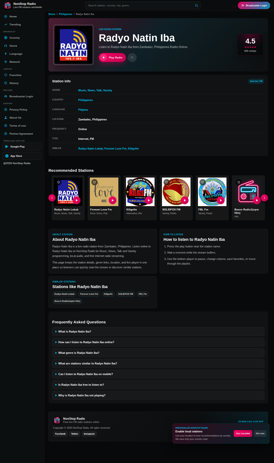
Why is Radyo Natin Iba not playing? (81, 395)
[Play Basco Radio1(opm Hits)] (257, 200)
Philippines (65, 14)
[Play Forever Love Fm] (113, 200)
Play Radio (115, 57)
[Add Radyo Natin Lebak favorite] (58, 182)
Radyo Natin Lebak (90, 148)
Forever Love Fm (115, 148)
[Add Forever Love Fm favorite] (94, 182)
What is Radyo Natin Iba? (74, 331)
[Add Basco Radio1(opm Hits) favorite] (239, 182)
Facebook (60, 434)
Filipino (83, 109)
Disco (99, 213)
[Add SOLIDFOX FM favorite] (166, 182)
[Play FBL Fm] (221, 200)
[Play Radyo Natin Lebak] (77, 200)
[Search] (196, 5)
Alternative (131, 213)
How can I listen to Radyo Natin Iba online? (86, 342)
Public (173, 213)
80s (140, 213)
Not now (260, 433)
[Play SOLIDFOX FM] (185, 200)
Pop (105, 213)
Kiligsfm (133, 148)
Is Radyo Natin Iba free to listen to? (81, 384)
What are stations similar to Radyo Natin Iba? (87, 363)
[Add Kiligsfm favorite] (130, 182)
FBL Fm (203, 209)
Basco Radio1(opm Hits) (67, 301)
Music (82, 90)
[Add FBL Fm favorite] (202, 182)
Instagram (89, 434)
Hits (236, 216)
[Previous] (52, 197)
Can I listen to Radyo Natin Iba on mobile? (85, 374)
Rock (92, 213)
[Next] (264, 197)
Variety (107, 90)
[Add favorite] (132, 57)
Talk (99, 90)
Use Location (243, 433)
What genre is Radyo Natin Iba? (78, 352)
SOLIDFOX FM (171, 209)
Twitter (74, 434)
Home (51, 14)
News (91, 90)
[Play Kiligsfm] (149, 200)
